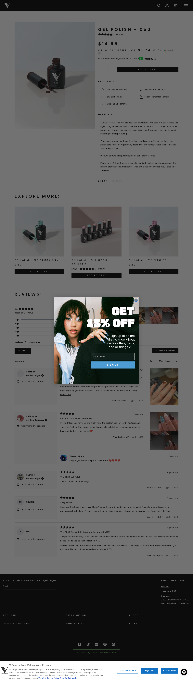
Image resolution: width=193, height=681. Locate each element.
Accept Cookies (169, 670)
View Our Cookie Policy (48, 678)
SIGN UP (113, 365)
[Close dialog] (136, 300)
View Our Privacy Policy (70, 678)
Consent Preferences (127, 670)
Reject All (149, 670)
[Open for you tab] (184, 672)
